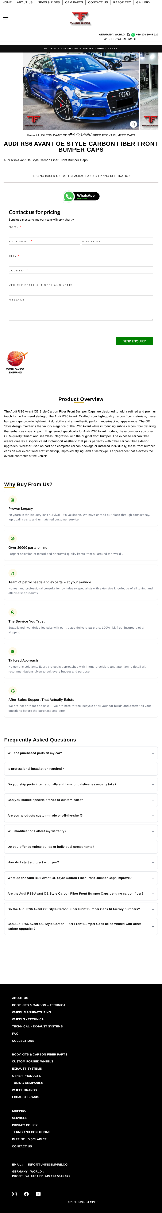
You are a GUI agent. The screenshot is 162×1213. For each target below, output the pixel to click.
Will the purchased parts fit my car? (35, 753)
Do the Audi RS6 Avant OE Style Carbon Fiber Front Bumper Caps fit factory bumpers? (74, 909)
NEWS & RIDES (49, 2)
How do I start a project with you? (33, 862)
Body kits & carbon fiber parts (39, 1054)
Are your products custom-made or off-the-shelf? (45, 815)
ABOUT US (24, 2)
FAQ (15, 1033)
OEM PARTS (74, 2)
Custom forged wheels (32, 1061)
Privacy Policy (25, 1125)
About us (20, 998)
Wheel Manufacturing (31, 1012)
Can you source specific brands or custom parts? (45, 800)
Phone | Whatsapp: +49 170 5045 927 (41, 1176)
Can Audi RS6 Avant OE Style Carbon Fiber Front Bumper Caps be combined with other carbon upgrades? (74, 926)
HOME (7, 2)
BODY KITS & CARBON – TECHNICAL (40, 1005)
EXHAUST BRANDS (26, 1097)
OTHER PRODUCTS (26, 1075)
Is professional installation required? (36, 768)
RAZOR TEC (122, 2)
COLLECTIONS (23, 1040)
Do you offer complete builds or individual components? (51, 846)
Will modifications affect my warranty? (37, 831)
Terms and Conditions (31, 1132)
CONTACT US (98, 2)
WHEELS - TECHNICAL (29, 1019)
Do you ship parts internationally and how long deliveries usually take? (62, 784)
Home (31, 135)
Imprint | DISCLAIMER (29, 1139)
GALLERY (143, 2)
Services (19, 1118)
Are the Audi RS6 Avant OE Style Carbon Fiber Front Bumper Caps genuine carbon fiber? (75, 893)
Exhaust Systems (27, 1068)
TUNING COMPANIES (27, 1083)
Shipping (19, 1110)
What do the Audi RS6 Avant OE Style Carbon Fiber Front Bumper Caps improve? (70, 878)
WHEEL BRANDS (24, 1090)
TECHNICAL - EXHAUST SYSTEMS (37, 1026)
